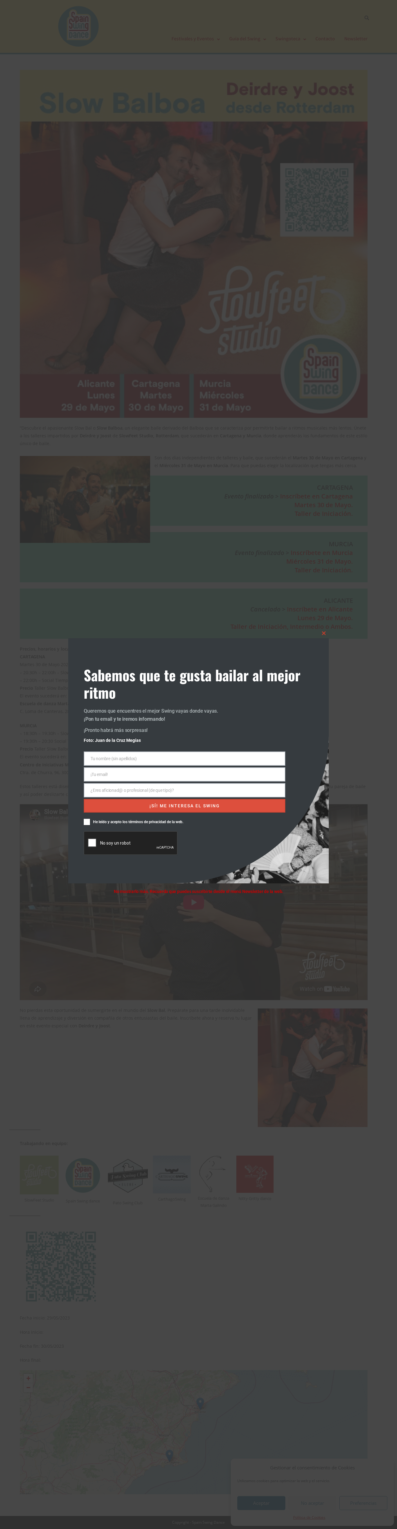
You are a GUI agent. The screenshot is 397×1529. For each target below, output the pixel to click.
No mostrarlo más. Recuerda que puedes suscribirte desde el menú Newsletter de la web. (198, 891)
